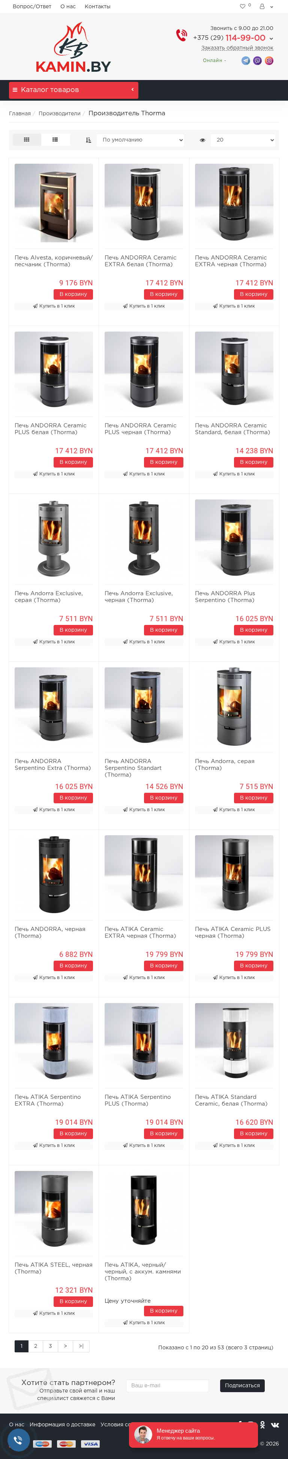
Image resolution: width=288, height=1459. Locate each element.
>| (81, 1346)
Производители (60, 114)
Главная (20, 114)
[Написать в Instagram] (269, 60)
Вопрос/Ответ (32, 7)
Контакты (98, 7)
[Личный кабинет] (267, 7)
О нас (68, 7)
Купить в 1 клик (57, 306)
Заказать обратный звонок (237, 48)
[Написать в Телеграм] (246, 60)
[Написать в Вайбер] (257, 60)
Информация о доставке (62, 1425)
